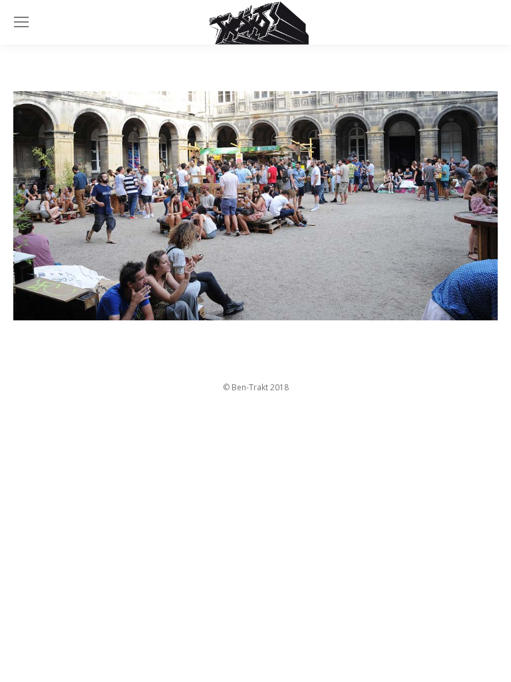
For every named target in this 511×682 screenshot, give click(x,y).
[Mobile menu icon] (21, 22)
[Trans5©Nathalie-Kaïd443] (255, 206)
